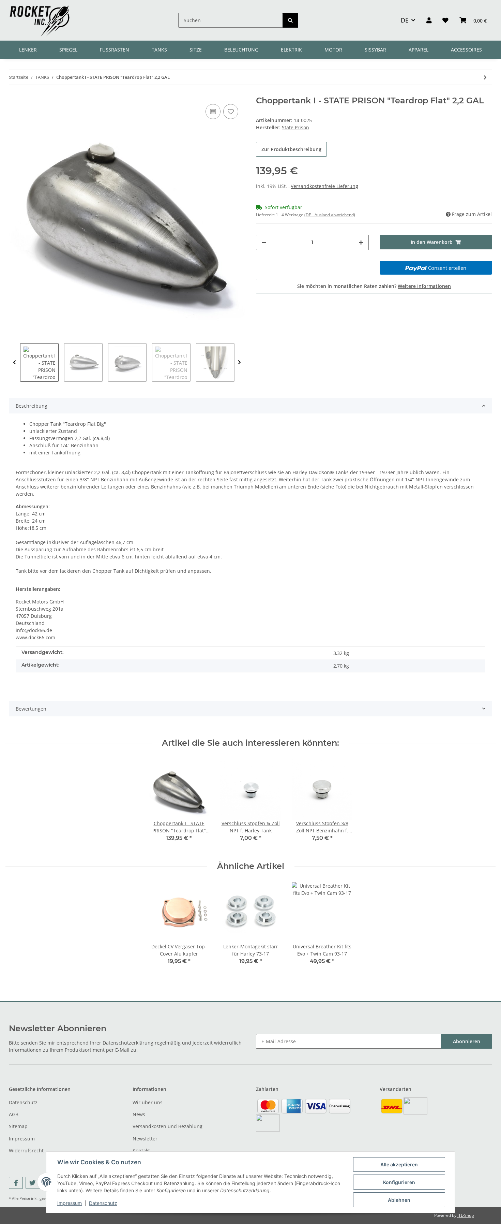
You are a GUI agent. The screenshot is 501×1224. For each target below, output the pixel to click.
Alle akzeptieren (399, 1164)
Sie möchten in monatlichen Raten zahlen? (374, 286)
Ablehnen (399, 1200)
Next (239, 362)
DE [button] (405, 20)
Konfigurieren (399, 1182)
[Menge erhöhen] (360, 242)
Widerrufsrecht (26, 1150)
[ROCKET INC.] (39, 20)
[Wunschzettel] (445, 20)
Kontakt (141, 1150)
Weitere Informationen (424, 286)
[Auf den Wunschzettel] (230, 111)
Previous (14, 362)
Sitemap (18, 1126)
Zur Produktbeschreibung (291, 149)
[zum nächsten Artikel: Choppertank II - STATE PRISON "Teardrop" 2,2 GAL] (485, 77)
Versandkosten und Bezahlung (167, 1126)
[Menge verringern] (263, 242)
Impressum (22, 1138)
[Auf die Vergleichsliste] (213, 111)
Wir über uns (148, 1102)
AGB (13, 1114)
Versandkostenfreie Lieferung (324, 186)
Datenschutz (23, 1102)
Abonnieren (466, 1041)
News (139, 1114)
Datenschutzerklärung (128, 1042)
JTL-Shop (465, 1215)
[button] (429, 20)
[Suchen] (290, 20)
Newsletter (145, 1138)
